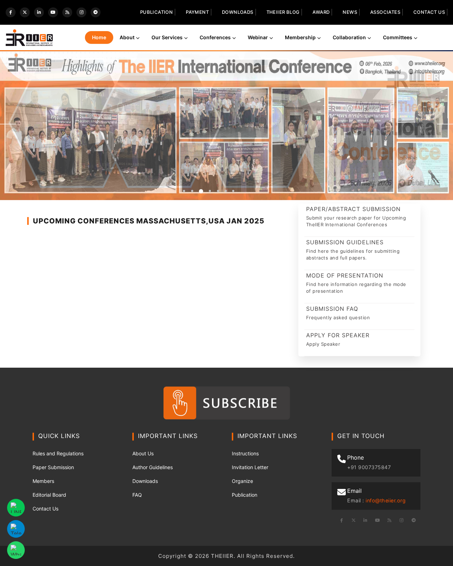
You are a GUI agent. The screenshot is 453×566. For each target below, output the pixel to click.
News (350, 12)
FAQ (137, 495)
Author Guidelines (152, 467)
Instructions (245, 453)
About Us (143, 453)
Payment (197, 12)
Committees (397, 37)
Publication (156, 12)
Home (99, 37)
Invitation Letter (250, 467)
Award (320, 12)
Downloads (237, 12)
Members (43, 481)
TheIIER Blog (283, 12)
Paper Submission (53, 467)
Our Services (167, 37)
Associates (385, 12)
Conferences (215, 37)
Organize (242, 481)
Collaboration (349, 37)
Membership (300, 37)
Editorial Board (49, 495)
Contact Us (429, 12)
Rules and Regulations (58, 453)
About (127, 37)
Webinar (258, 37)
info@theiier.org (386, 500)
